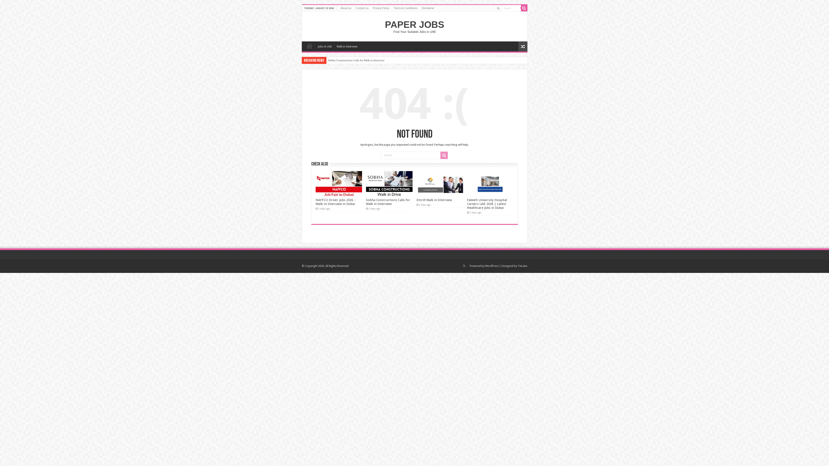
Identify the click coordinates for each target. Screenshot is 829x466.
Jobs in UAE (325, 46)
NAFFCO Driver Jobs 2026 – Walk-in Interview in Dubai (336, 202)
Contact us (362, 8)
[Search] (524, 8)
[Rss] (498, 8)
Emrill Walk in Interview (434, 200)
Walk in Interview (347, 46)
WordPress (492, 266)
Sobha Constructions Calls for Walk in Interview (356, 60)
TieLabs (522, 266)
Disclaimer (428, 8)
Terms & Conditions (406, 8)
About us (346, 8)
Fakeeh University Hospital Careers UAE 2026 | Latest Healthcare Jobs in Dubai (487, 204)
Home (309, 45)
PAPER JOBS (414, 24)
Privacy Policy (381, 8)
